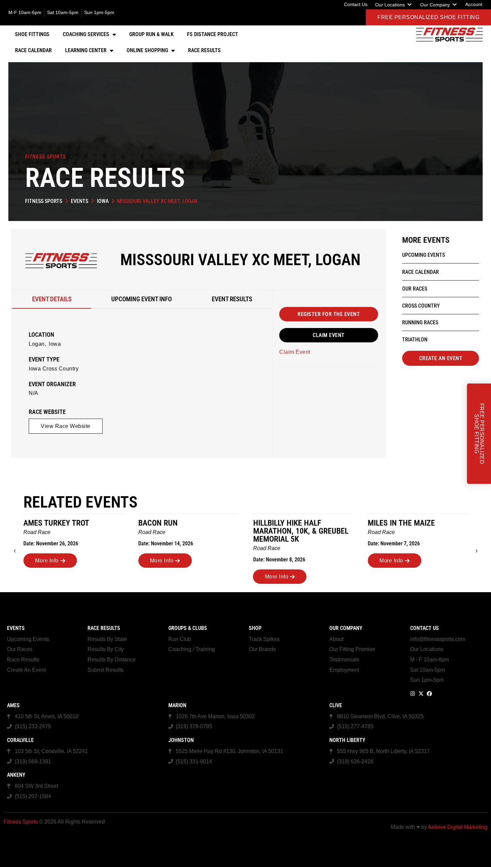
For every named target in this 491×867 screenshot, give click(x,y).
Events (79, 201)
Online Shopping (147, 50)
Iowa (103, 201)
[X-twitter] (421, 693)
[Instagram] (412, 693)
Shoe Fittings (32, 34)
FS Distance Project (212, 34)
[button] (394, 4)
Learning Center (86, 50)
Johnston (181, 740)
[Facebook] (429, 693)
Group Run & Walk (151, 34)
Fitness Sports (43, 201)
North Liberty (347, 740)
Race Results (204, 50)
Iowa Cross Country (53, 368)
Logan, (37, 344)
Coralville (20, 740)
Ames (13, 705)
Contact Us (424, 628)
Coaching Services (86, 34)
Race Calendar (33, 50)
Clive (335, 705)
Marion (177, 705)
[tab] (51, 299)
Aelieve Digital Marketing (457, 827)
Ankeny (16, 775)
